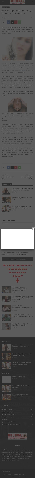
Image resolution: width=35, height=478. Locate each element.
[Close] (33, 228)
